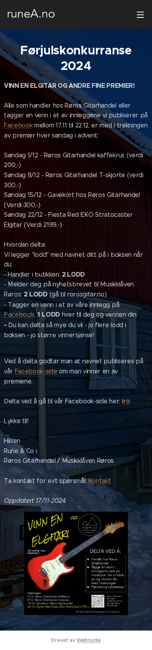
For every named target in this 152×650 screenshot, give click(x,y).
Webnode (88, 640)
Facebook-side (36, 371)
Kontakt (99, 480)
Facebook (18, 125)
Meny (140, 14)
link (126, 401)
